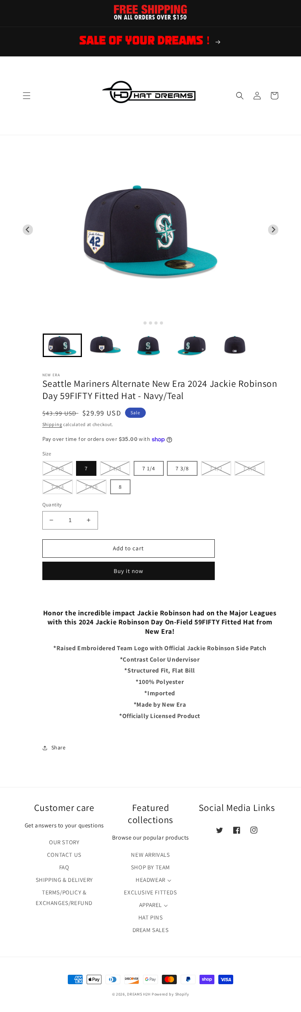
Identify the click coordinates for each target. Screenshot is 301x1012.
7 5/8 (249, 468)
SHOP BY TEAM (150, 867)
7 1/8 (115, 468)
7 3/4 (57, 486)
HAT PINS (150, 917)
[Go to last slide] (28, 230)
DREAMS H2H (138, 994)
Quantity (52, 504)
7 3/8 (182, 468)
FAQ (64, 867)
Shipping (52, 424)
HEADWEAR (150, 879)
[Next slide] (273, 230)
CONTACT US (64, 854)
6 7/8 (57, 468)
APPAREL (150, 905)
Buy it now (128, 571)
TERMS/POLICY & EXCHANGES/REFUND (64, 898)
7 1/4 (148, 468)
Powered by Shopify (170, 994)
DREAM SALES (150, 930)
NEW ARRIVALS (150, 854)
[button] (26, 95)
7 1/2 (216, 468)
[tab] (139, 323)
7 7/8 (91, 486)
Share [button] (58, 747)
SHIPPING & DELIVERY (64, 879)
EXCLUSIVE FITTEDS (150, 892)
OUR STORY (64, 842)
